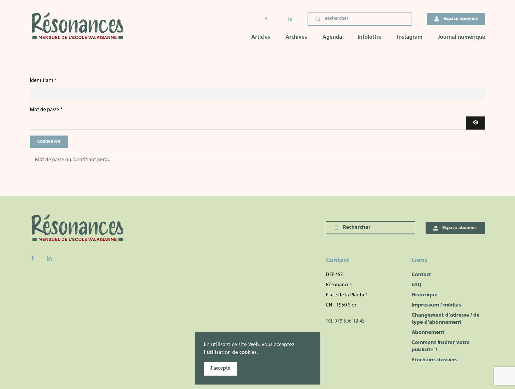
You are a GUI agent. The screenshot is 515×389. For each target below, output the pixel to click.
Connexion (48, 141)
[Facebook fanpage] (33, 258)
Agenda (332, 37)
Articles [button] (260, 37)
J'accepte (220, 368)
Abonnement (428, 332)
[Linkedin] (49, 258)
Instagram (409, 37)
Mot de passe (46, 110)
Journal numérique (461, 37)
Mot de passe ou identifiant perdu (73, 160)
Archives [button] (296, 37)
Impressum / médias (436, 305)
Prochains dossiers (434, 360)
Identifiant (43, 80)
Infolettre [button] (369, 37)
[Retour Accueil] (79, 26)
